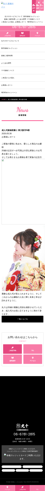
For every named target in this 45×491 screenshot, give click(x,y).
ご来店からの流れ (7, 22)
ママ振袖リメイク (33, 19)
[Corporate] (8, 470)
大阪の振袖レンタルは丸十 (15, 482)
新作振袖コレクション (31, 16)
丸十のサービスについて (13, 16)
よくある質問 (21, 19)
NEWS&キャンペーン (35, 22)
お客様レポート (20, 22)
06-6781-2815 (24, 434)
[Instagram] (12, 466)
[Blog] (32, 466)
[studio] (36, 470)
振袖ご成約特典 (10, 19)
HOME (4, 99)
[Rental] (22, 470)
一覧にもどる (22, 319)
